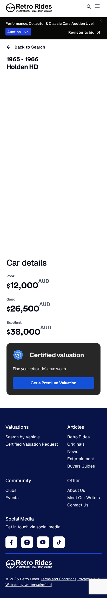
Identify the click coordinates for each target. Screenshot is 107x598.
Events (11, 497)
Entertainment (80, 459)
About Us (76, 490)
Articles (75, 427)
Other (73, 480)
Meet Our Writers (83, 497)
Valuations (17, 427)
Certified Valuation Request (31, 444)
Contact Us (77, 505)
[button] (97, 6)
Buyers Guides (81, 466)
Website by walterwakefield (28, 584)
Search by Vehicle (22, 437)
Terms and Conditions (58, 579)
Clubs (10, 490)
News (72, 451)
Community (18, 480)
